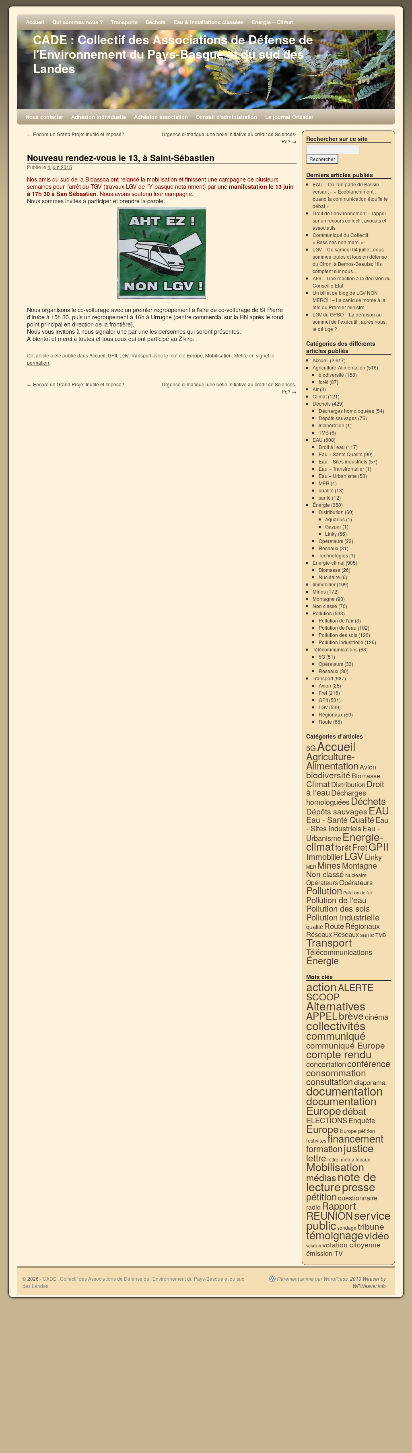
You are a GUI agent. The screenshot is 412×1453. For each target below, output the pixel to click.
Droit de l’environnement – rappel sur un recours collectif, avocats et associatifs (349, 220)
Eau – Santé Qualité (341, 454)
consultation (329, 1081)
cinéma (376, 1016)
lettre (316, 1157)
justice (359, 1147)
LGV (123, 355)
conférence (368, 1063)
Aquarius (335, 519)
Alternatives (335, 1006)
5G (322, 656)
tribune (371, 1226)
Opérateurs (331, 540)
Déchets (155, 22)
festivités (316, 1140)
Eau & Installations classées (208, 22)
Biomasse (329, 569)
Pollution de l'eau (337, 627)
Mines (319, 591)
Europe (195, 355)
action (321, 986)
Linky (331, 533)
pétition (321, 1196)
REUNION (329, 1215)
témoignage (334, 1235)
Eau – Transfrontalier (341, 468)
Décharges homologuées (346, 410)
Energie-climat (328, 562)
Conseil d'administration (226, 116)
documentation (344, 1090)
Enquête (361, 1120)
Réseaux (328, 548)
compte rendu (339, 1053)
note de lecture (341, 1181)
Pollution (322, 613)
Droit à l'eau (332, 446)
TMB (324, 432)
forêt (323, 381)
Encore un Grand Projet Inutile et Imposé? (75, 134)
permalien (38, 362)
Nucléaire (329, 576)
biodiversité (331, 374)
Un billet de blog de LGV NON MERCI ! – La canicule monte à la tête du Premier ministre (349, 299)
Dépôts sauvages (338, 417)
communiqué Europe (345, 1045)
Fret (323, 692)
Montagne (324, 598)
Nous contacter (44, 116)
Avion (325, 685)
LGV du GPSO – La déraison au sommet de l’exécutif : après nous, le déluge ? (350, 321)
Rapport (339, 1205)
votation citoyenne (351, 1244)
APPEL (322, 1015)
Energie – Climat (272, 22)
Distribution (331, 511)
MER (324, 483)
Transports (124, 22)
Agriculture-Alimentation (339, 367)
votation (313, 1246)
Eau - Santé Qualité (340, 819)
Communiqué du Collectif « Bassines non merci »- (340, 238)
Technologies (333, 555)
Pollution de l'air (336, 620)
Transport (141, 355)
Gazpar (333, 526)
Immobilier (324, 584)
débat (354, 1111)
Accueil (35, 22)
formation (324, 1148)
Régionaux (331, 714)
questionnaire (357, 1197)
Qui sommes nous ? (77, 22)
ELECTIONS (326, 1120)
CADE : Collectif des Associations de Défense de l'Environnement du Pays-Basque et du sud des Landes (173, 54)
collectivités (336, 1024)
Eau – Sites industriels (343, 461)
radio (313, 1207)
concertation (326, 1064)
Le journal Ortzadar (289, 116)
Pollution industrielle (341, 642)
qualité (326, 490)
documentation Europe (341, 1105)
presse (358, 1186)
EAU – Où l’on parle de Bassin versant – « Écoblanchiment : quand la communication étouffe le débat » (350, 195)
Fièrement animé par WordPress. (313, 1278)
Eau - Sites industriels (347, 823)
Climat (320, 396)
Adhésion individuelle (98, 116)
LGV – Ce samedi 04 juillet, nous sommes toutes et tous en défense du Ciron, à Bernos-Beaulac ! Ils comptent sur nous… (350, 260)
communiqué (335, 1035)
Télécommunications (335, 649)
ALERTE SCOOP (339, 991)
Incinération (331, 425)
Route (325, 721)
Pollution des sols (338, 634)
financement (355, 1138)
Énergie (321, 504)
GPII (112, 355)
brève (351, 1015)
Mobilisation (218, 355)
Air (316, 389)
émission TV (324, 1253)
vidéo (377, 1235)
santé (325, 497)
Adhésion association (161, 116)
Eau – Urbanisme (338, 475)
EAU (318, 439)
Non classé (325, 605)
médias (321, 1177)
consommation (336, 1072)
